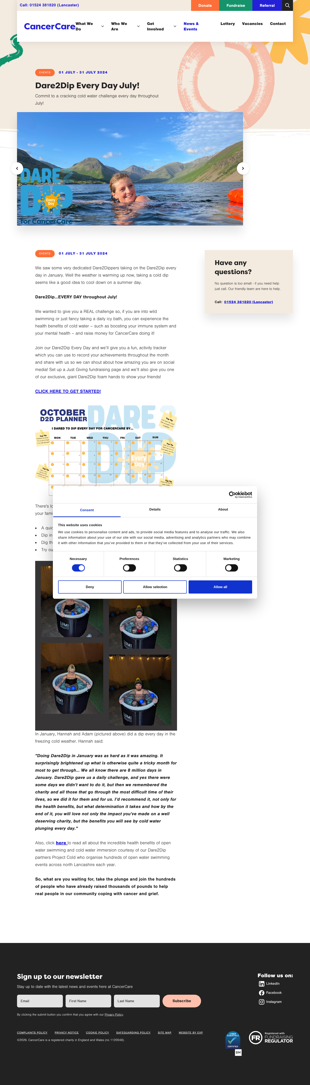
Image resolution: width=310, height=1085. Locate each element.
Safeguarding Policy (133, 1032)
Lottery (228, 23)
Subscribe (181, 1000)
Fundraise (235, 5)
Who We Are (119, 26)
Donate (205, 5)
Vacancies (252, 23)
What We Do (84, 26)
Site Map (165, 1032)
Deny (90, 587)
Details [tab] (155, 509)
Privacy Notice (67, 1032)
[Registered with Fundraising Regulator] (271, 1038)
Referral (267, 5)
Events (45, 72)
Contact (278, 23)
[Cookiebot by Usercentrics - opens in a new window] (232, 494)
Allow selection (155, 587)
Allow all (220, 587)
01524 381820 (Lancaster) (54, 4)
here (61, 843)
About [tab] (223, 509)
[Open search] (287, 5)
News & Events (191, 26)
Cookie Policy (97, 1032)
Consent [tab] (87, 510)
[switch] (129, 568)
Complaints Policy (32, 1032)
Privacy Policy (114, 1014)
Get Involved (155, 26)
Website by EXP (191, 1032)
